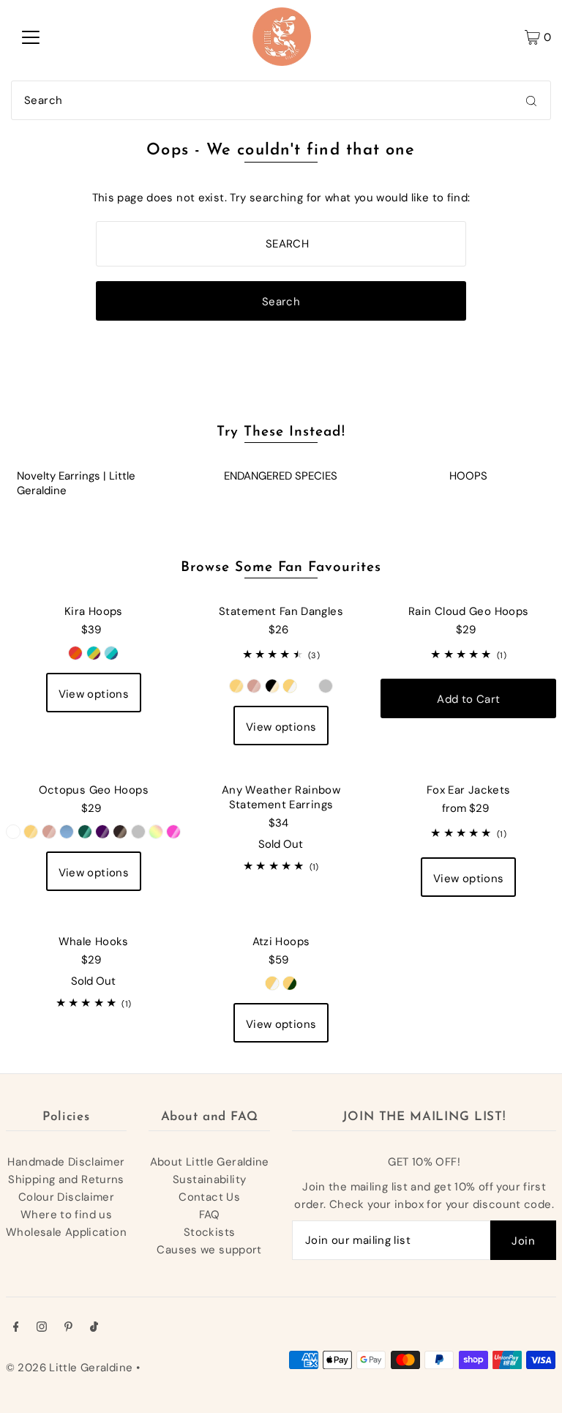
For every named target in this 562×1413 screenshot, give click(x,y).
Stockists (209, 1232)
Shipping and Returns (66, 1179)
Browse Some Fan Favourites (281, 568)
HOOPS (468, 476)
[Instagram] (42, 1328)
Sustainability (209, 1179)
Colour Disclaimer (66, 1197)
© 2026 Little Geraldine (69, 1367)
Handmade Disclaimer (65, 1162)
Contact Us (209, 1197)
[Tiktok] (94, 1328)
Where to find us (66, 1214)
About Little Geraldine (209, 1162)
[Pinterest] (68, 1328)
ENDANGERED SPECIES (280, 476)
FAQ (209, 1214)
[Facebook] (16, 1328)
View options (94, 694)
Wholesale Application (66, 1232)
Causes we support (209, 1249)
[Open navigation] (30, 36)
